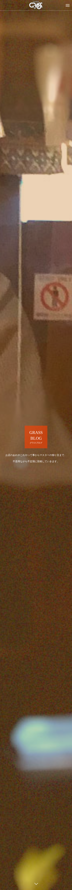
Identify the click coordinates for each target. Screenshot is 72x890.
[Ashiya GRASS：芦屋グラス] (36, 5)
